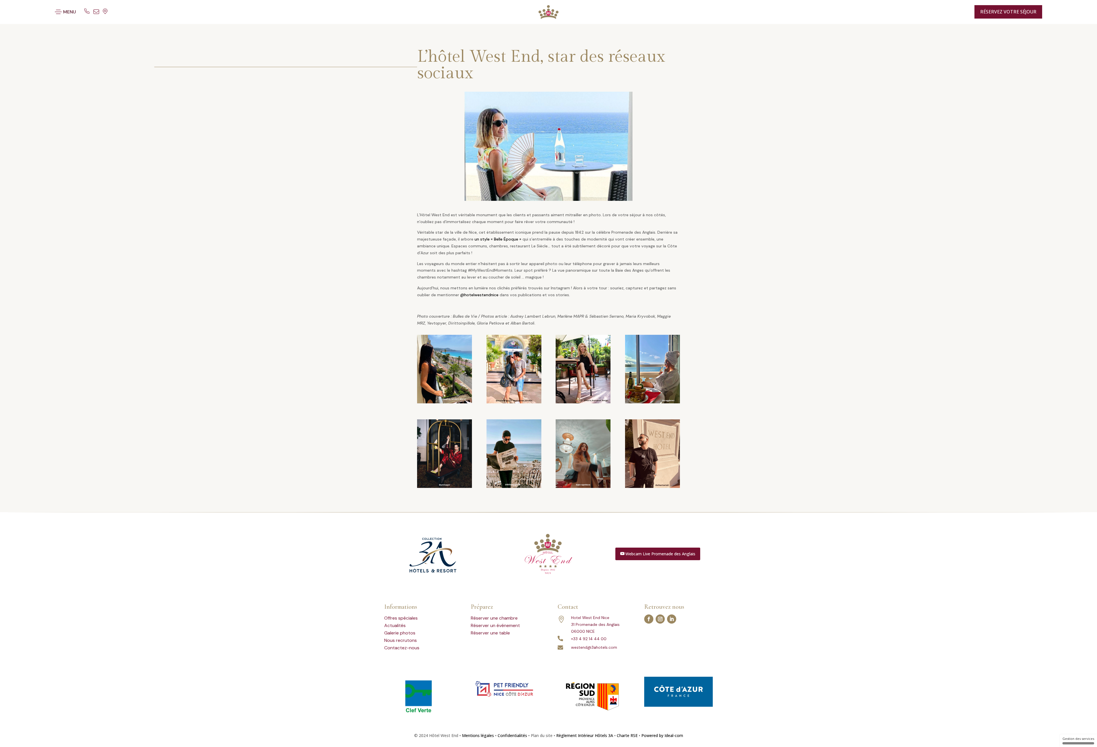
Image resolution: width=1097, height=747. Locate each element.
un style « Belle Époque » (498, 239)
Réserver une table (490, 633)
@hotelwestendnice (479, 294)
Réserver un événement (495, 625)
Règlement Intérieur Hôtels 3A (584, 735)
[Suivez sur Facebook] (648, 619)
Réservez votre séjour (1008, 12)
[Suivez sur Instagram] (660, 619)
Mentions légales (478, 735)
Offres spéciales (401, 618)
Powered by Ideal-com (662, 735)
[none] (958, 11)
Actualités (395, 625)
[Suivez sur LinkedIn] (671, 619)
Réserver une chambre (494, 618)
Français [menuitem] (953, 12)
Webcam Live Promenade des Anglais (660, 553)
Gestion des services (1078, 738)
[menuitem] (957, 11)
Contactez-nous (401, 648)
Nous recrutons (400, 640)
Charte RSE (627, 735)
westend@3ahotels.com (594, 647)
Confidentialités (512, 735)
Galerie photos (399, 633)
